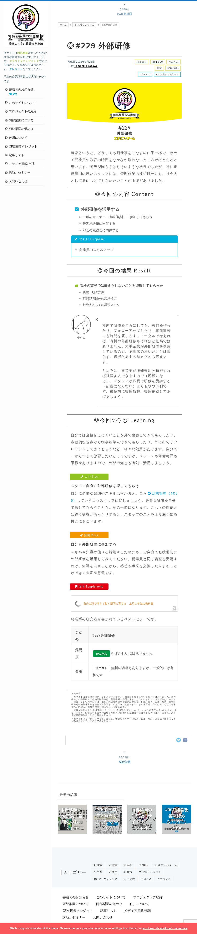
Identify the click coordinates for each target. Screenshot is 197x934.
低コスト (142, 61)
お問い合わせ (18, 181)
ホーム (63, 24)
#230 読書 (125, 761)
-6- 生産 (97, 871)
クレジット (16, 69)
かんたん (174, 61)
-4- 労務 (143, 865)
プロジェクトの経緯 (23, 111)
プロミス (145, 74)
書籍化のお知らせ (76, 897)
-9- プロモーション (149, 871)
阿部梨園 (22, 52)
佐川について (18, 137)
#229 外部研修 (103, 46)
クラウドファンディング (24, 60)
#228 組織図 (124, 13)
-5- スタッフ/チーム (84, 24)
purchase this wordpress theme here (165, 928)
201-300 (158, 61)
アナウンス (164, 878)
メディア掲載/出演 (22, 163)
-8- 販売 (128, 871)
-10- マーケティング (105, 878)
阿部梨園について (21, 120)
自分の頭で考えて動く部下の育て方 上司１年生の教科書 (118, 603)
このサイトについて (23, 102)
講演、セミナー (19, 172)
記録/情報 (173, 68)
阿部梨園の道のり (21, 129)
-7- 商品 (112, 871)
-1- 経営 (97, 865)
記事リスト (16, 155)
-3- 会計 (128, 865)
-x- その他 (129, 878)
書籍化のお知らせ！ (23, 91)
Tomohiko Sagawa (86, 65)
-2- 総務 (112, 865)
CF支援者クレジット (23, 146)
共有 (159, 68)
